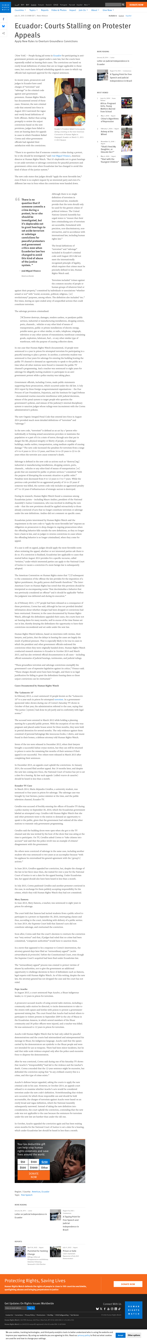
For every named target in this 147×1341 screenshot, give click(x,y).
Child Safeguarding (61, 1315)
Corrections (19, 1315)
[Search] (123, 4)
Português (63, 5)
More (87, 5)
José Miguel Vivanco (61, 155)
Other (44, 1167)
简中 (22, 5)
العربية (17, 5)
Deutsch (49, 5)
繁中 (27, 5)
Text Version (74, 1315)
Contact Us (9, 1315)
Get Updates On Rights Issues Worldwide (29, 1303)
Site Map (50, 1315)
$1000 (34, 1167)
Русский (72, 5)
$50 (23, 1162)
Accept (120, 1335)
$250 (44, 1162)
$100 (34, 1162)
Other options (134, 1335)
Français (41, 5)
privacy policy (84, 1335)
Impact (72, 10)
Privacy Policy (30, 1315)
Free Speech (27, 1194)
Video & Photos (59, 10)
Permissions (41, 1315)
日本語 (55, 5)
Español (79, 5)
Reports (45, 10)
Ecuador (57, 55)
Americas (36, 1191)
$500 (23, 1167)
